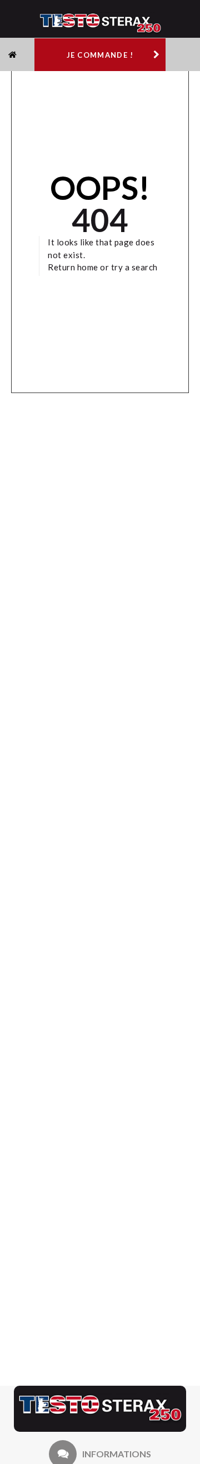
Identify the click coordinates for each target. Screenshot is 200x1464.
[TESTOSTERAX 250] (100, 1409)
